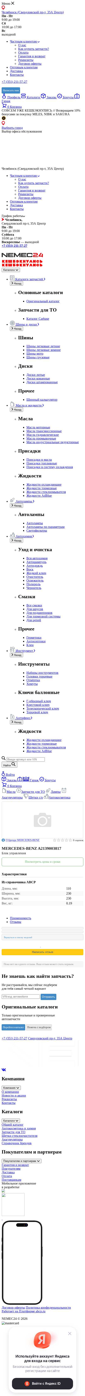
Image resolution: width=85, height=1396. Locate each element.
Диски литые (35, 374)
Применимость (20, 918)
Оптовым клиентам (24, 67)
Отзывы (15, 922)
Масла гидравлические (42, 434)
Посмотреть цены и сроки (42, 861)
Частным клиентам (24, 41)
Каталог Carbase (37, 318)
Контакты (17, 74)
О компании (10, 1091)
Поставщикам (11, 1179)
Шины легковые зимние (43, 350)
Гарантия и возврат (31, 56)
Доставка (16, 71)
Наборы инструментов (42, 672)
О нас (22, 45)
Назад (17, 283)
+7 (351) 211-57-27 (14, 81)
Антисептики (36, 641)
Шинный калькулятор (41, 399)
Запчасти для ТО (33, 791)
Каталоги (33, 97)
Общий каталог (13, 1124)
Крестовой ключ (38, 705)
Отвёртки (33, 680)
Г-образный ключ (38, 701)
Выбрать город (12, 127)
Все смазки (34, 605)
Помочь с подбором (39, 1027)
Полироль (33, 584)
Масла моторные (38, 427)
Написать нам (11, 90)
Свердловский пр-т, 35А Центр (50, 1038)
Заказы (51, 97)
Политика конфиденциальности (48, 1307)
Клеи (30, 645)
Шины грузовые (38, 357)
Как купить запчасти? (33, 49)
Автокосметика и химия (19, 1128)
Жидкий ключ (36, 573)
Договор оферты (29, 63)
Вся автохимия (36, 558)
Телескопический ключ (42, 708)
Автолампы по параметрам (45, 527)
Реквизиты (25, 60)
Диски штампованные (42, 382)
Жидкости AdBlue (39, 495)
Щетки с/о (35, 797)
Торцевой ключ (37, 712)
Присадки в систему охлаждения (49, 467)
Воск (29, 569)
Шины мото (34, 353)
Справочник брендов (17, 1143)
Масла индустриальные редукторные (52, 442)
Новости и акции (14, 1095)
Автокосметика (59, 797)
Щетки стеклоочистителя (19, 1135)
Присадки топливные (41, 463)
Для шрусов (34, 609)
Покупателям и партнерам (20, 1161)
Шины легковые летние (43, 346)
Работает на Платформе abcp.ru (23, 1311)
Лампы (56, 791)
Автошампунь (36, 562)
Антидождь (34, 565)
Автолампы (34, 523)
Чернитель (33, 588)
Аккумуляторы (12, 1139)
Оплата (23, 52)
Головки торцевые (39, 676)
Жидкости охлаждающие (43, 484)
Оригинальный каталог (43, 301)
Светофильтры (36, 530)
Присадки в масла (39, 459)
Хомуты (32, 684)
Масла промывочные (41, 438)
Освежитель (35, 580)
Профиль (14, 97)
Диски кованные (38, 378)
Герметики (33, 637)
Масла (11, 791)
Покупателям (11, 1168)
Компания (9, 1087)
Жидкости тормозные (41, 488)
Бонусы (68, 97)
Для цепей (33, 620)
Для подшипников (39, 612)
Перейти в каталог (13, 1027)
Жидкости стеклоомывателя (46, 492)
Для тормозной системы (43, 616)
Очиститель (34, 576)
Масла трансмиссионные (44, 431)
